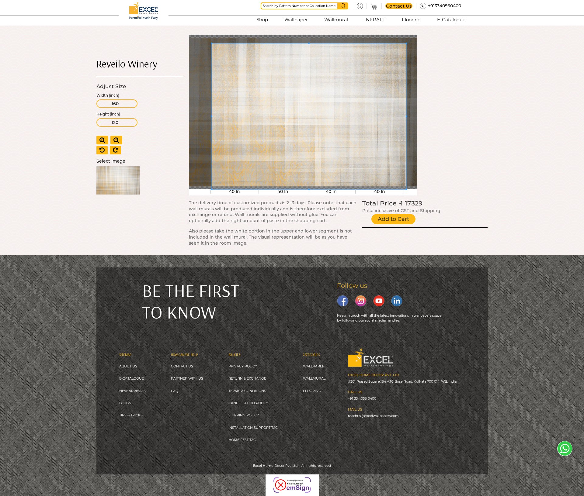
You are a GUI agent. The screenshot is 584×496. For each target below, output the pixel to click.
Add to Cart (393, 219)
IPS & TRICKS (132, 415)
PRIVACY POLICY (242, 366)
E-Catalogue (451, 19)
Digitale (320, 481)
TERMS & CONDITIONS (247, 391)
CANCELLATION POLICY (248, 403)
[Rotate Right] (115, 150)
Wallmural (336, 19)
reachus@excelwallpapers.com (373, 416)
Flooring (411, 19)
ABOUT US (128, 366)
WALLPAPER (314, 366)
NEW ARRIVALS (132, 391)
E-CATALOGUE (131, 378)
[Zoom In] (102, 140)
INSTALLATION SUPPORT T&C (253, 427)
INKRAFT (374, 19)
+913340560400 (444, 6)
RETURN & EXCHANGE (247, 378)
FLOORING (312, 391)
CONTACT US (182, 366)
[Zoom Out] (116, 140)
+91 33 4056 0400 (362, 398)
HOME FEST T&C (242, 440)
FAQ (174, 391)
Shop (262, 19)
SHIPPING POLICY (243, 415)
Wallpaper (296, 19)
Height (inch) (108, 114)
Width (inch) (107, 95)
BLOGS (125, 403)
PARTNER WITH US (187, 378)
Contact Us (399, 6)
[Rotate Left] (102, 150)
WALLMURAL (314, 378)
